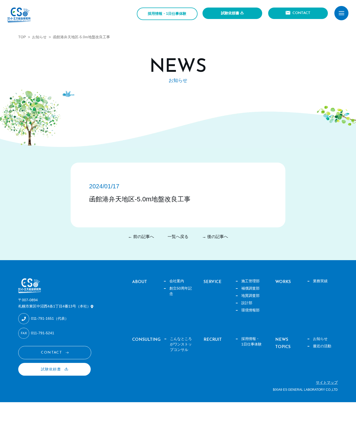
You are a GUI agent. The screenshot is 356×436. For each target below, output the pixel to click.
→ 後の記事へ (215, 236)
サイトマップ (327, 382)
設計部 (246, 303)
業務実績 (320, 281)
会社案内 (176, 281)
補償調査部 (250, 288)
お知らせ (39, 37)
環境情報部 (250, 310)
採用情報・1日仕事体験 (167, 13)
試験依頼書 (230, 13)
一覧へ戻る (178, 236)
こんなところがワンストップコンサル (181, 344)
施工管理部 (250, 281)
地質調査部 (250, 295)
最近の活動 (322, 346)
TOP (22, 37)
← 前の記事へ (141, 236)
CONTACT (301, 13)
